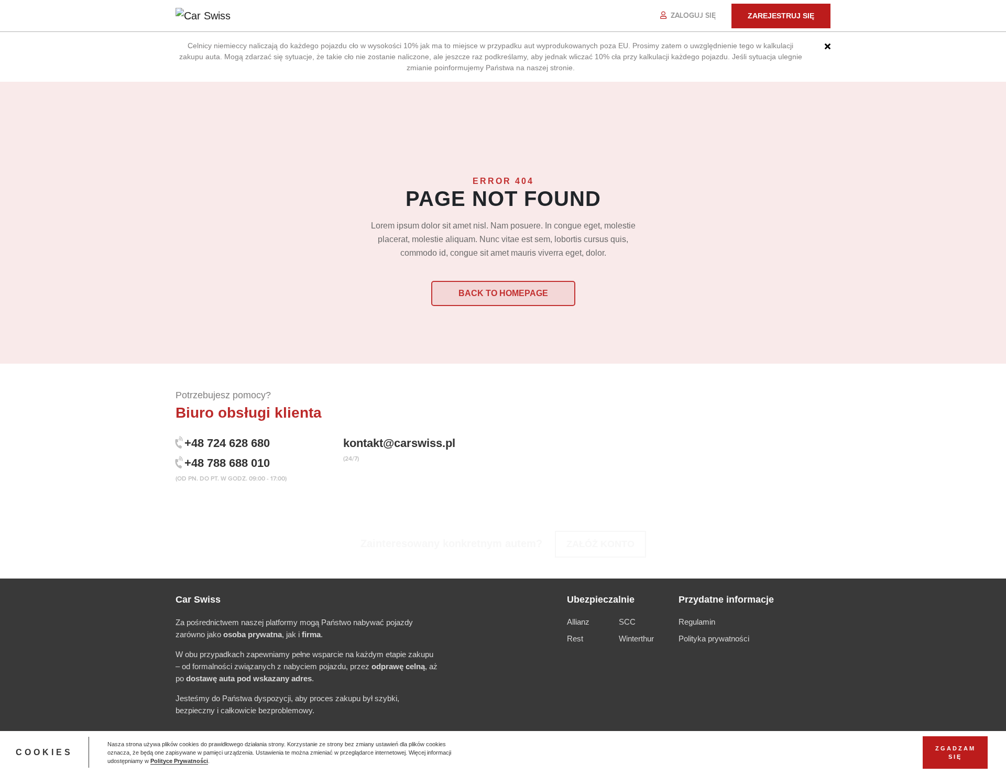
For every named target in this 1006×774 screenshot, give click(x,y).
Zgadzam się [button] (955, 752)
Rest (575, 638)
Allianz (578, 621)
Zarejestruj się (781, 16)
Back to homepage (503, 293)
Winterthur (636, 638)
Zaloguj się (692, 15)
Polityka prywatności (714, 638)
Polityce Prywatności (179, 761)
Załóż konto (600, 544)
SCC (627, 621)
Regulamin (697, 621)
